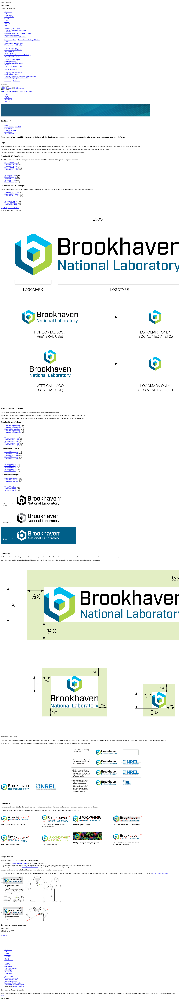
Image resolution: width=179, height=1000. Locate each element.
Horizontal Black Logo (11, 452)
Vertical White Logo (10, 487)
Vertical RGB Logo (10, 177)
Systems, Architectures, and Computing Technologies (20, 76)
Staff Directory (8, 960)
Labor (15, 986)
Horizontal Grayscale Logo (12, 425)
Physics (6, 65)
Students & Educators (10, 981)
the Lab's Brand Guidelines (160, 873)
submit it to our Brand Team (30, 867)
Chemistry (7, 32)
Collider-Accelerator (10, 61)
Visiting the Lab (9, 956)
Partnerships (8, 970)
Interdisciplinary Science (11, 35)
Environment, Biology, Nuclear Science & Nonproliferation (22, 40)
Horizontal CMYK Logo (11, 192)
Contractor (21, 986)
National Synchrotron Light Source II (15, 37)
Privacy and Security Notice (12, 983)
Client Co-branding (10, 130)
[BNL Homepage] (12, 88)
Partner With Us (9, 17)
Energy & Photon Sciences (12, 28)
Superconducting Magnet (11, 56)
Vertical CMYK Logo (10, 201)
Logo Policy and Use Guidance (10, 208)
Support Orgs (8, 81)
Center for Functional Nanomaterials (15, 30)
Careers (6, 18)
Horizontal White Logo (11, 478)
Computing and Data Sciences (13, 73)
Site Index (7, 958)
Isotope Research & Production (13, 63)
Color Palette (8, 98)
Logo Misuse (8, 132)
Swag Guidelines (9, 133)
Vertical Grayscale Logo (11, 438)
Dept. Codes (16, 81)
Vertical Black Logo (10, 464)
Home (6, 94)
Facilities (7, 965)
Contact (6, 22)
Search (6, 25)
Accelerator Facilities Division (13, 50)
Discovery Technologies (11, 48)
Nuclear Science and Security (13, 45)
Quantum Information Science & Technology (17, 55)
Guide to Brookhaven (10, 968)
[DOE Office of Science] (16, 91)
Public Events (8, 976)
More (2, 995)
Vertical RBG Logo (10, 175)
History (6, 953)
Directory (7, 23)
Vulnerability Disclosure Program (14, 984)
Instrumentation (9, 51)
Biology (6, 41)
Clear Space (8, 128)
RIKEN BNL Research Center (13, 66)
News (6, 20)
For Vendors (8, 971)
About (6, 13)
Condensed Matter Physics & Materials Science (18, 33)
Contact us (4, 935)
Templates (7, 101)
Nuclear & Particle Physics (12, 59)
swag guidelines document (19, 863)
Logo (6, 96)
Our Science (8, 12)
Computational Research (11, 74)
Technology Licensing (11, 978)
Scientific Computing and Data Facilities (16, 78)
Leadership (7, 955)
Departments (8, 15)
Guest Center (8, 966)
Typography (8, 99)
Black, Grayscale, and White (12, 127)
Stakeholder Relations (10, 979)
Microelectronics (9, 53)
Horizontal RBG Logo (11, 163)
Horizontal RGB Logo (11, 164)
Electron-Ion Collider (10, 69)
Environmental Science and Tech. (14, 43)
